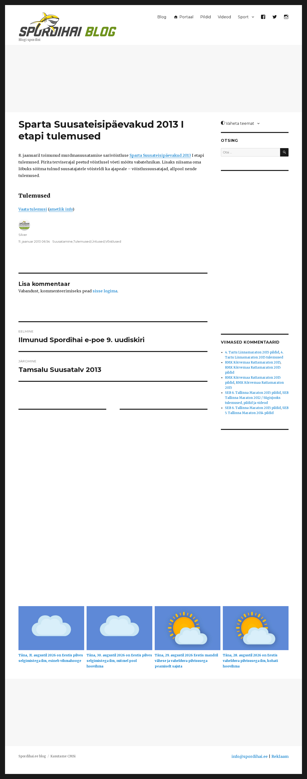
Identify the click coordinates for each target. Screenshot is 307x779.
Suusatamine (62, 241)
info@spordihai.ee (249, 756)
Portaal (186, 17)
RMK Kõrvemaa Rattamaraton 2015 (252, 362)
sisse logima (105, 291)
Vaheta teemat (239, 123)
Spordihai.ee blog (32, 756)
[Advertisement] (153, 79)
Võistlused (113, 241)
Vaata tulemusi (32, 209)
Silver (22, 235)
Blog (161, 17)
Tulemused (82, 241)
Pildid (205, 17)
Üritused (98, 241)
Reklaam (280, 756)
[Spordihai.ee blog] (67, 23)
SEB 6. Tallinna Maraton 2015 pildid (253, 393)
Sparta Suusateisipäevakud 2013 (160, 155)
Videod (224, 17)
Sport (243, 17)
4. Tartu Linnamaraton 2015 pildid (252, 352)
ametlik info (61, 209)
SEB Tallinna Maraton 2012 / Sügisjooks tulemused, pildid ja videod (257, 398)
